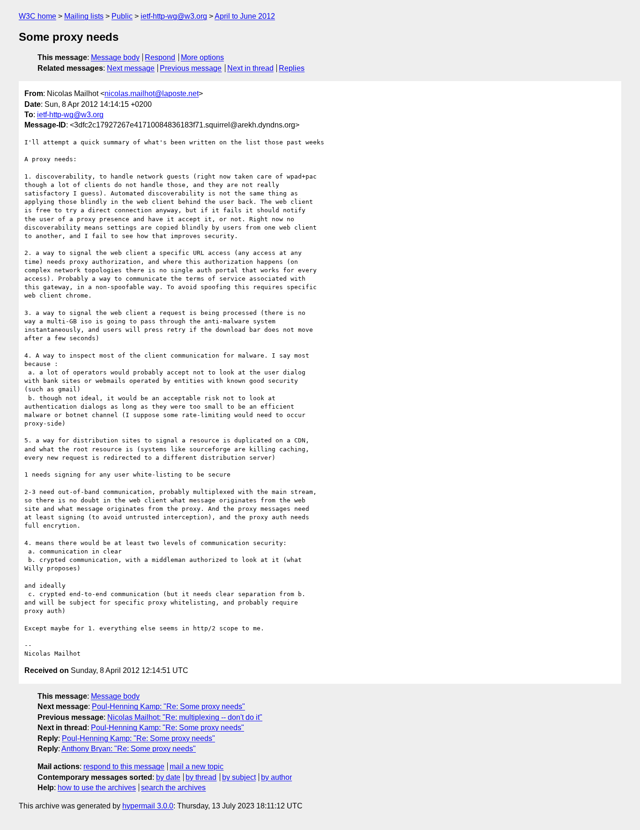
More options (202, 57)
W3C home (37, 16)
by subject (239, 777)
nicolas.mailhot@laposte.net (151, 93)
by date (168, 777)
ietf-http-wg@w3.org (174, 16)
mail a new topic (196, 766)
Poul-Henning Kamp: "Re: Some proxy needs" (168, 706)
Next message (131, 68)
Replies (292, 68)
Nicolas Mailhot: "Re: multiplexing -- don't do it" (184, 717)
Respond (160, 57)
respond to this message (123, 766)
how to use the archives (97, 788)
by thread (201, 777)
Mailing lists (84, 16)
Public (122, 16)
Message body (115, 57)
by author (276, 777)
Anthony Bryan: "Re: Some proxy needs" (128, 749)
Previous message (191, 68)
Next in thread (250, 68)
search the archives (173, 788)
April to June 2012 (245, 16)
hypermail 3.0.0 (147, 806)
